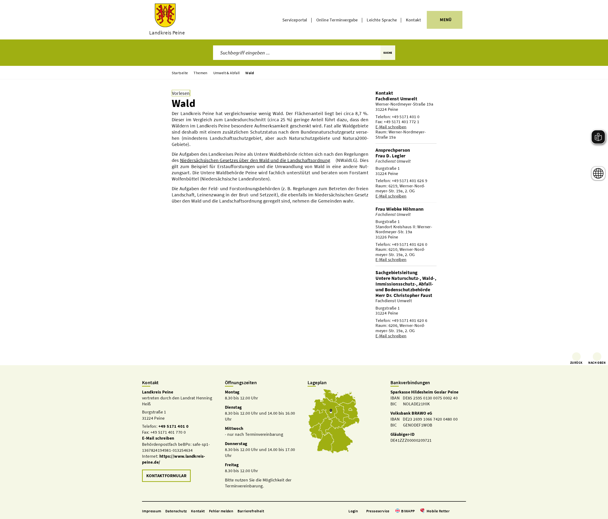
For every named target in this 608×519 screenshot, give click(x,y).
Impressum (151, 511)
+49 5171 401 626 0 (409, 244)
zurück (576, 363)
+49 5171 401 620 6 (409, 320)
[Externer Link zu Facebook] (452, 511)
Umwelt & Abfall (226, 72)
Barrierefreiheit (251, 511)
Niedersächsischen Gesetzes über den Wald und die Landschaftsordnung (255, 160)
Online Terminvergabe (337, 20)
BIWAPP (408, 511)
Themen (200, 72)
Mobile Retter (438, 511)
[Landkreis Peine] (180, 436)
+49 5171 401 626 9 (409, 180)
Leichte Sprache (382, 20)
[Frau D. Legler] (405, 176)
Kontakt (413, 20)
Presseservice (378, 511)
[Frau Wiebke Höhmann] (405, 234)
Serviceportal (294, 20)
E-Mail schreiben (390, 127)
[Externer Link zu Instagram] (458, 511)
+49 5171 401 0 (406, 116)
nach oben (597, 363)
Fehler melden (221, 511)
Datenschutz (176, 511)
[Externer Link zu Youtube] (463, 511)
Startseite (180, 72)
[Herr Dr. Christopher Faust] (405, 315)
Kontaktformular (166, 475)
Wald (249, 72)
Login (353, 511)
